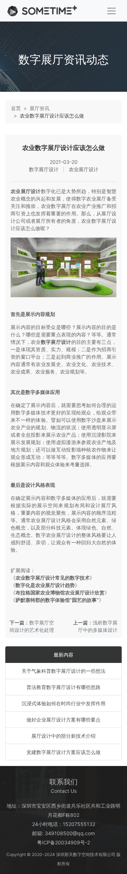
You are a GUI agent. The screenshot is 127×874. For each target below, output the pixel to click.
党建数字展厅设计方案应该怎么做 (63, 752)
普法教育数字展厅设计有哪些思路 (63, 687)
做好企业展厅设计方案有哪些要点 (63, 720)
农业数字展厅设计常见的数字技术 (53, 578)
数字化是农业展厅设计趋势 (45, 585)
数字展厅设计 (56, 342)
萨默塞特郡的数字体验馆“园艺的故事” (57, 600)
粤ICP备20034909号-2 (63, 842)
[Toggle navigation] (111, 11)
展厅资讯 (39, 108)
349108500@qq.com (70, 833)
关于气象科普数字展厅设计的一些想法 (63, 671)
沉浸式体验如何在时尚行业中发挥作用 (63, 703)
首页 (16, 108)
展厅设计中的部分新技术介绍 (63, 736)
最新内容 (63, 655)
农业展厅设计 (26, 191)
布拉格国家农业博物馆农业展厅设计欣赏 (60, 592)
